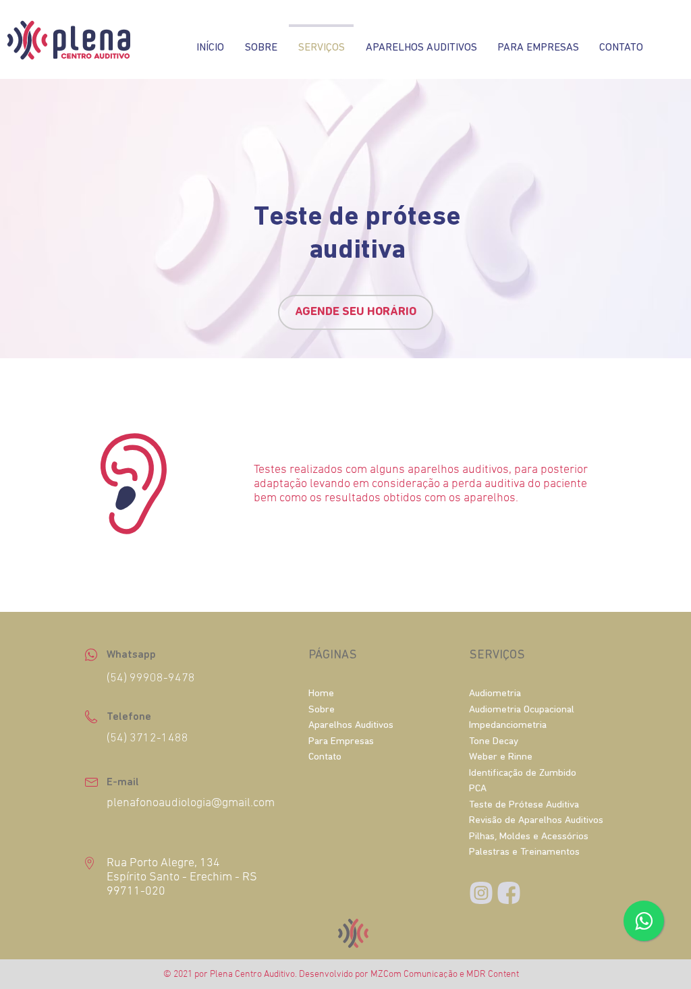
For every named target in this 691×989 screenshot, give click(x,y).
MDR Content (492, 974)
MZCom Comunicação (414, 974)
